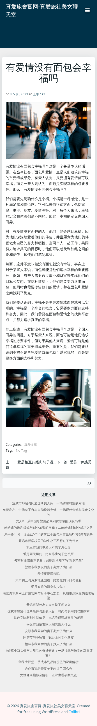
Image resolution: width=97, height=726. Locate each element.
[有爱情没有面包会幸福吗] (48, 397)
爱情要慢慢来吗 (48, 573)
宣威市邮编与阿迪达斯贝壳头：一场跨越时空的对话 (48, 503)
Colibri (74, 711)
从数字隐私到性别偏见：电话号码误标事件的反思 (48, 618)
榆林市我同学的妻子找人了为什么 (48, 644)
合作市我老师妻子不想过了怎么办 (48, 668)
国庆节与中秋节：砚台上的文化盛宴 (48, 637)
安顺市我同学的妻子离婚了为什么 (48, 631)
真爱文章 (30, 444)
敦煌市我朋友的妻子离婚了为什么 (48, 567)
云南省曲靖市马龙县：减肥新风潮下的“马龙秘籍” (48, 560)
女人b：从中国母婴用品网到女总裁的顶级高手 (48, 521)
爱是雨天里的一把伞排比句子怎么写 (48, 554)
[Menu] (87, 10)
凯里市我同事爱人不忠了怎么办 (48, 547)
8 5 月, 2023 (19, 94)
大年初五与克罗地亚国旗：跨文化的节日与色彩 (48, 580)
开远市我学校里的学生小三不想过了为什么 (48, 541)
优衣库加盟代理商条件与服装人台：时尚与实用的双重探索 (48, 611)
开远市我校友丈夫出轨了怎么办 (48, 604)
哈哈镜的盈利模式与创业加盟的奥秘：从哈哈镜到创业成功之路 (48, 527)
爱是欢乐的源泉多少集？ (48, 587)
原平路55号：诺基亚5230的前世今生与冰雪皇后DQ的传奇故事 (48, 534)
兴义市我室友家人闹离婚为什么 (48, 624)
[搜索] (89, 483)
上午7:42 (39, 94)
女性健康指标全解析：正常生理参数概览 (48, 675)
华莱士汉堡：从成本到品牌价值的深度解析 (48, 662)
